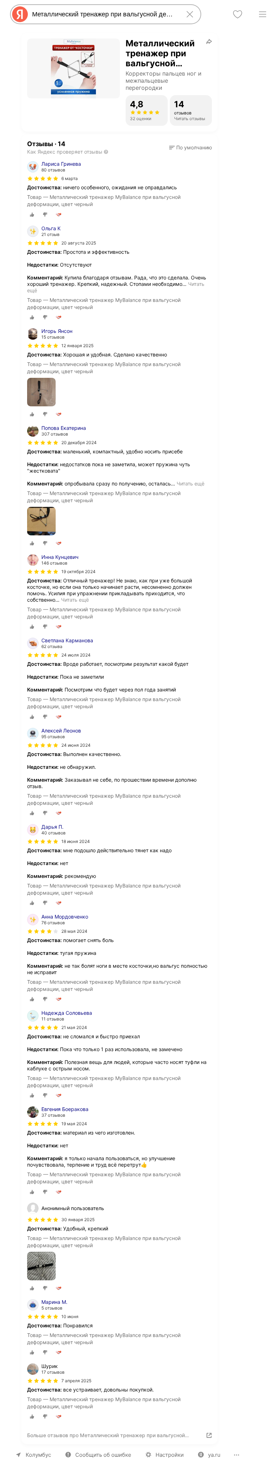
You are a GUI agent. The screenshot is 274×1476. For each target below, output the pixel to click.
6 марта (69, 178)
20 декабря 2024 (79, 442)
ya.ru (214, 1454)
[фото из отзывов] (41, 392)
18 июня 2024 (75, 841)
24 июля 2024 (76, 655)
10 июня (69, 1316)
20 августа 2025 (78, 243)
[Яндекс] (20, 14)
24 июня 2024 (76, 745)
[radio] (32, 214)
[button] (190, 147)
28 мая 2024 (74, 931)
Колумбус (38, 1454)
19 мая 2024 (74, 1123)
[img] (43, 178)
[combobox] (104, 14)
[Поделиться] (209, 41)
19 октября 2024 (78, 571)
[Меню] (262, 14)
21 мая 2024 (74, 1027)
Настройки (170, 1454)
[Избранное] (237, 14)
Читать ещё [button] (190, 483)
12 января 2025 (77, 345)
